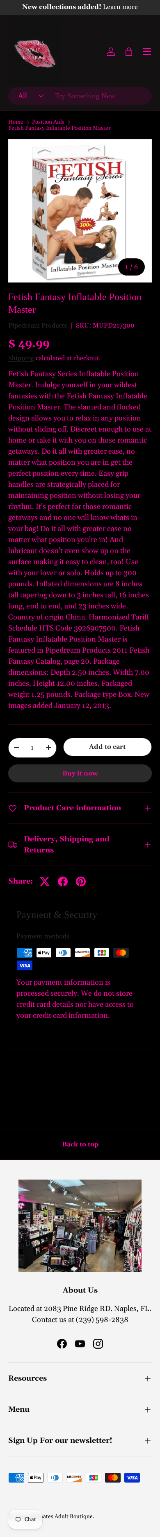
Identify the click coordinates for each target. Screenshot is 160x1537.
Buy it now (80, 773)
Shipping (21, 358)
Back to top (80, 1144)
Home (15, 122)
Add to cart (107, 747)
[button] (129, 52)
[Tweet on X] (45, 881)
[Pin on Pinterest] (81, 881)
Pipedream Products (37, 325)
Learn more (120, 7)
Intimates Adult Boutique (61, 1516)
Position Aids (48, 122)
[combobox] (80, 96)
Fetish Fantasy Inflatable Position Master (59, 128)
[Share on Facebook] (63, 881)
